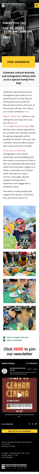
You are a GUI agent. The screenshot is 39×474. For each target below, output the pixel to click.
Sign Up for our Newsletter (19, 431)
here (26, 111)
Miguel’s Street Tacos (12, 116)
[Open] (19, 395)
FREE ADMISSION (18, 62)
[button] (36, 5)
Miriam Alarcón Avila (12, 150)
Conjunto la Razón (22, 126)
